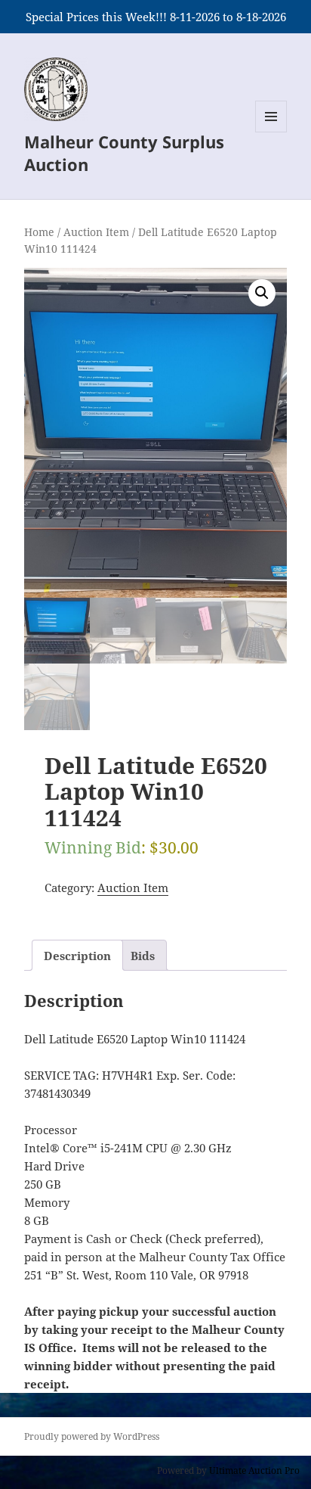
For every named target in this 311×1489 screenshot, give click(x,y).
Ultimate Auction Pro (254, 1470)
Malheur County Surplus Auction (124, 153)
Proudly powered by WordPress (91, 1436)
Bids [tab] (143, 955)
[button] (262, 292)
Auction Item (96, 232)
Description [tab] (77, 955)
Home (39, 232)
